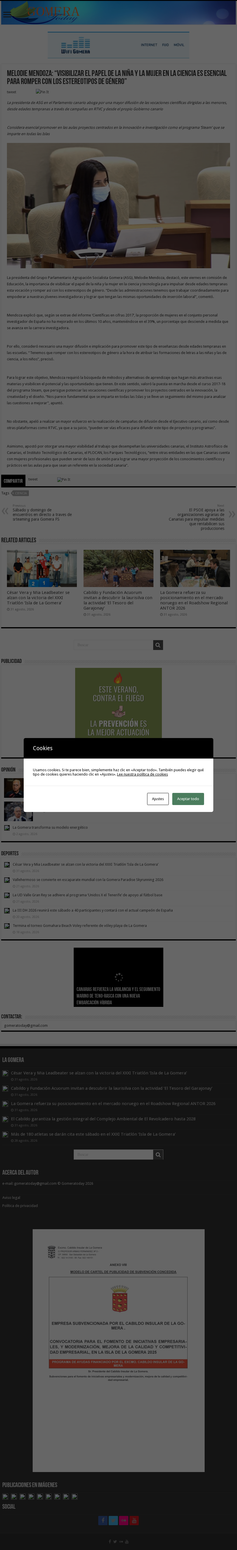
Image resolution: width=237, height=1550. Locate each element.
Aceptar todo (188, 799)
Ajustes (158, 799)
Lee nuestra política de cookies (142, 774)
